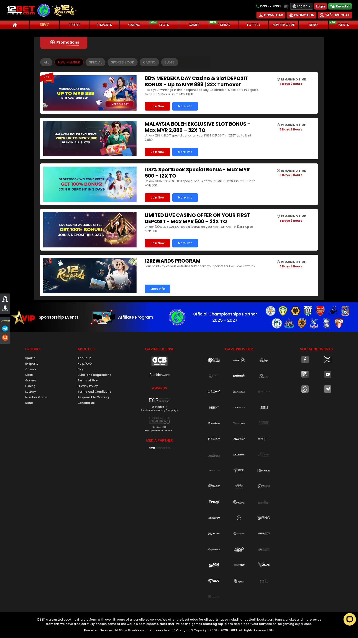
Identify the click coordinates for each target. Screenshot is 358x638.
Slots (29, 375)
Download (273, 15)
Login (320, 6)
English (302, 6)
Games (30, 380)
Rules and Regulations (94, 375)
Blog (80, 369)
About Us (84, 358)
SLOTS (159, 24)
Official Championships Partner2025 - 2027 (225, 317)
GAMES (194, 25)
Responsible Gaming (93, 397)
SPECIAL (95, 62)
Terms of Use (87, 380)
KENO (313, 25)
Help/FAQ (84, 364)
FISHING (220, 24)
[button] (159, 403)
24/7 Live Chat (337, 15)
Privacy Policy (87, 386)
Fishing (30, 386)
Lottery (30, 392)
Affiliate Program (135, 317)
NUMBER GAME (283, 25)
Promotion (304, 15)
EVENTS (339, 24)
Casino (30, 369)
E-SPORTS (104, 25)
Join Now (157, 106)
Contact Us (86, 403)
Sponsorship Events (59, 317)
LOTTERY (253, 25)
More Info (185, 106)
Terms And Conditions (94, 392)
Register (343, 6)
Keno (29, 403)
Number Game (36, 397)
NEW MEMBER (69, 62)
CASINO (134, 25)
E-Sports (31, 364)
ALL (46, 62)
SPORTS (74, 25)
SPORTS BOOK (122, 62)
